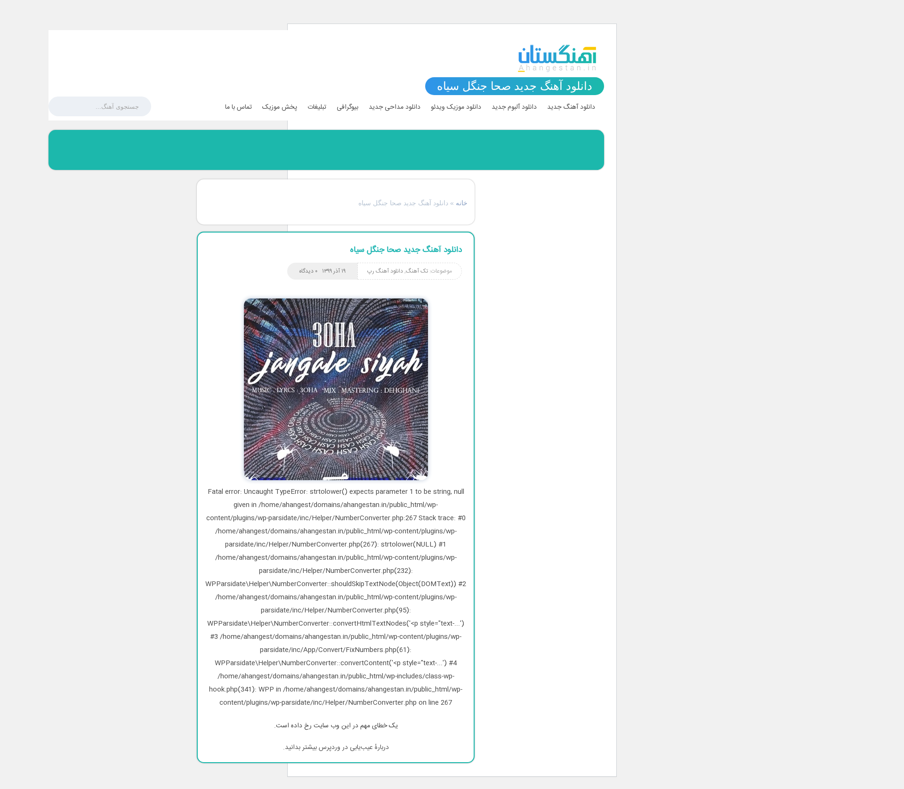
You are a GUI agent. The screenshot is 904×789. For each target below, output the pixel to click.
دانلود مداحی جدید (394, 107)
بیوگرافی (347, 107)
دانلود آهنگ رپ (385, 271)
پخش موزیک (279, 107)
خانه (462, 203)
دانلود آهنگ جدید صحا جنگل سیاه (406, 250)
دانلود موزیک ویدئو (456, 107)
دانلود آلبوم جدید (514, 107)
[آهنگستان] (557, 58)
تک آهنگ (417, 271)
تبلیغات (316, 107)
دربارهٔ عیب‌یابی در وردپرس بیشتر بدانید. (336, 747)
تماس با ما (238, 107)
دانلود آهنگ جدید (571, 107)
